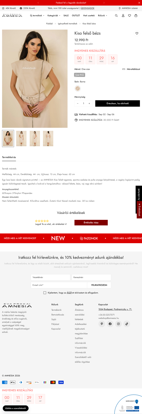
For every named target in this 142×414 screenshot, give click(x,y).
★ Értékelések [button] (139, 209)
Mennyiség (79, 96)
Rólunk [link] (101, 15)
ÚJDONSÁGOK (87, 8)
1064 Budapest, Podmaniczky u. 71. (115, 309)
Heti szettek (89, 15)
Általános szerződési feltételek (79, 314)
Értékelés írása (91, 222)
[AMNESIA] (12, 15)
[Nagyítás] (62, 35)
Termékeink (56, 310)
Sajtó (53, 319)
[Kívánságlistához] (137, 33)
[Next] (104, 3)
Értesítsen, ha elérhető (118, 103)
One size (79, 74)
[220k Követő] (110, 324)
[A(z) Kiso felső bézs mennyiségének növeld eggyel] (89, 103)
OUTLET (76, 15)
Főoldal (49, 23)
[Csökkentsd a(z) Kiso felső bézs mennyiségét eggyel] (78, 103)
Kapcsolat (55, 328)
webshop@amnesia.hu (108, 318)
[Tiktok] (126, 324)
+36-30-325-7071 (106, 314)
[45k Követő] (118, 324)
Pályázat (55, 324)
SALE (66, 15)
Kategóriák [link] (53, 15)
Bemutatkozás (57, 314)
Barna (77, 88)
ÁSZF (69, 292)
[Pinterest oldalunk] (101, 324)
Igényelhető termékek (67, 23)
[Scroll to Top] (136, 399)
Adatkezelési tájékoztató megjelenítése (81, 328)
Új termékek (36, 15)
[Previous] (38, 3)
